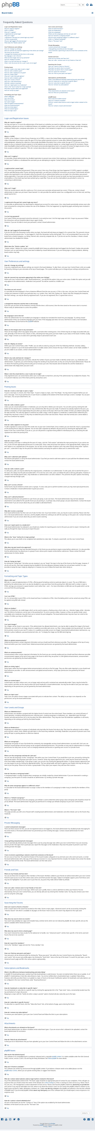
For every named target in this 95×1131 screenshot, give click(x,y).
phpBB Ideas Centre (10, 1070)
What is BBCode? (9, 96)
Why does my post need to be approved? (16, 88)
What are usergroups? (54, 32)
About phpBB (52, 1058)
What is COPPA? (9, 30)
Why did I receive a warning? (12, 83)
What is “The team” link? (55, 41)
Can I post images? (9, 102)
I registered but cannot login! (12, 34)
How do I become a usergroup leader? (59, 35)
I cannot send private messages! (57, 47)
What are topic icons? (10, 110)
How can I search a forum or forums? (58, 66)
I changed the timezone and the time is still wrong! (19, 54)
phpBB (30, 321)
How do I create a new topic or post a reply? (17, 69)
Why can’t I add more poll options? (14, 76)
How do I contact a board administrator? (60, 106)
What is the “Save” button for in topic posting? (17, 87)
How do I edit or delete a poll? (13, 78)
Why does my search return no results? (59, 68)
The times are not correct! (11, 52)
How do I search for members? (57, 71)
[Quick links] (92, 13)
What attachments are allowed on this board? (61, 91)
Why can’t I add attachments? (13, 81)
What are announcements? (12, 105)
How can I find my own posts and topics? (60, 73)
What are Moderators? (54, 30)
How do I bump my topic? (11, 90)
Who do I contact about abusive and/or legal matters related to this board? (67, 103)
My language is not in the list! (12, 56)
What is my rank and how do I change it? (16, 61)
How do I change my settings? (13, 49)
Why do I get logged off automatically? (15, 41)
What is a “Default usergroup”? (57, 39)
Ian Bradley (52, 1123)
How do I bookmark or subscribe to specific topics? (63, 81)
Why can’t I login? (9, 35)
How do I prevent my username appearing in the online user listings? (24, 50)
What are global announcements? (14, 103)
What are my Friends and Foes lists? (58, 58)
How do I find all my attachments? (58, 92)
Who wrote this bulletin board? (57, 98)
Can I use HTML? (9, 98)
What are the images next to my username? (17, 58)
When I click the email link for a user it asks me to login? (20, 63)
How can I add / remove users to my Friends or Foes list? (64, 60)
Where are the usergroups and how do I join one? (62, 34)
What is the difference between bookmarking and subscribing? (66, 79)
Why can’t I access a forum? (12, 79)
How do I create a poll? (11, 74)
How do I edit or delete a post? (13, 71)
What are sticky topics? (11, 107)
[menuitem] (87, 5)
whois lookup (49, 1083)
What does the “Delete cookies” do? (14, 43)
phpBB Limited (56, 1056)
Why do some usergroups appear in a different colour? (63, 37)
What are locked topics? (11, 109)
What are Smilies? (9, 100)
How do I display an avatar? (12, 59)
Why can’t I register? (10, 32)
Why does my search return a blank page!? (60, 70)
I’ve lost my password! (10, 39)
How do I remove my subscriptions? (58, 85)
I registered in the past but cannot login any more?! (19, 37)
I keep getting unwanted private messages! (60, 49)
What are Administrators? (55, 28)
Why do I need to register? (12, 28)
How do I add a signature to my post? (15, 72)
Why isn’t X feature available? (57, 100)
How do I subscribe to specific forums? (59, 83)
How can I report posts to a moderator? (15, 85)
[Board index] (10, 4)
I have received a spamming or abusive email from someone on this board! (67, 51)
